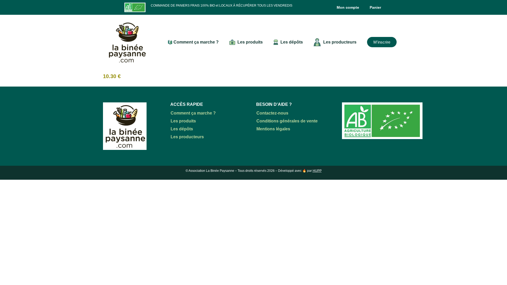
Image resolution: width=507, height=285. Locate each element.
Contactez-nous (272, 113)
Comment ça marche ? (196, 42)
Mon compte (348, 7)
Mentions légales (273, 129)
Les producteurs (339, 42)
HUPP (317, 171)
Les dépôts (291, 42)
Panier (375, 7)
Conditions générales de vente (287, 121)
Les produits (250, 42)
